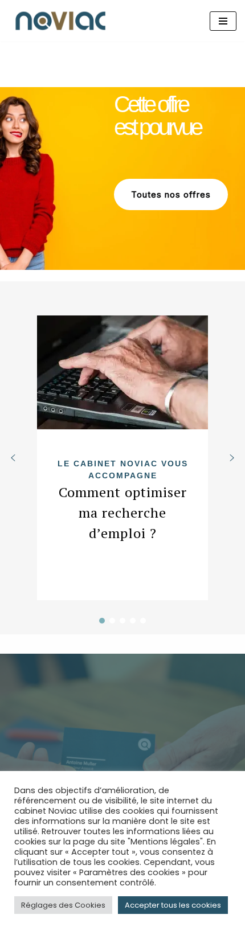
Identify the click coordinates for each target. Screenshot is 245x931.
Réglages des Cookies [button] (63, 905)
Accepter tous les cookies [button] (173, 905)
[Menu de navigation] (223, 21)
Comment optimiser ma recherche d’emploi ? (123, 512)
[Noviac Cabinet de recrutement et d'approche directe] (63, 21)
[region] (122, 178)
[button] (122, 457)
